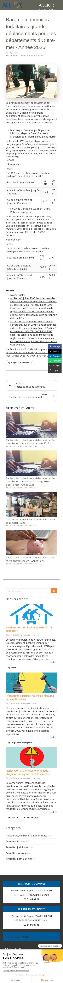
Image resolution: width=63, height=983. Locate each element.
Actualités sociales (16, 853)
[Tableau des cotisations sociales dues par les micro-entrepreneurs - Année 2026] (31, 542)
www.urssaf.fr (17, 295)
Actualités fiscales (15, 841)
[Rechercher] (54, 590)
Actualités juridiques (17, 847)
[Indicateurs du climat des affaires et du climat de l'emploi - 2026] (31, 504)
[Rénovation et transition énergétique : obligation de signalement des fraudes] (31, 757)
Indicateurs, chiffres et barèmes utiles (26, 835)
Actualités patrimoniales (19, 858)
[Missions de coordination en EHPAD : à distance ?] (31, 614)
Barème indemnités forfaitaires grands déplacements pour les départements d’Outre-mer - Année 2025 (31, 352)
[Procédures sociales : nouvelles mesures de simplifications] (31, 683)
